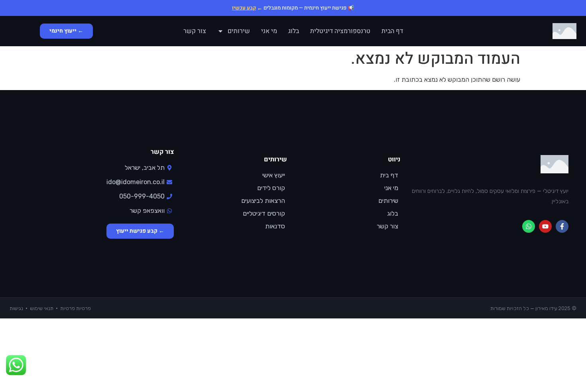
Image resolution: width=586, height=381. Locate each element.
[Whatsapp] (528, 226)
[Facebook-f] (562, 226)
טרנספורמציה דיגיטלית (340, 31)
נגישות (16, 308)
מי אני (269, 31)
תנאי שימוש (41, 308)
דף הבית (392, 31)
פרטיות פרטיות (75, 308)
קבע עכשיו (244, 8)
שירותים (239, 31)
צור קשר (194, 31)
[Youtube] (545, 226)
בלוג (293, 31)
